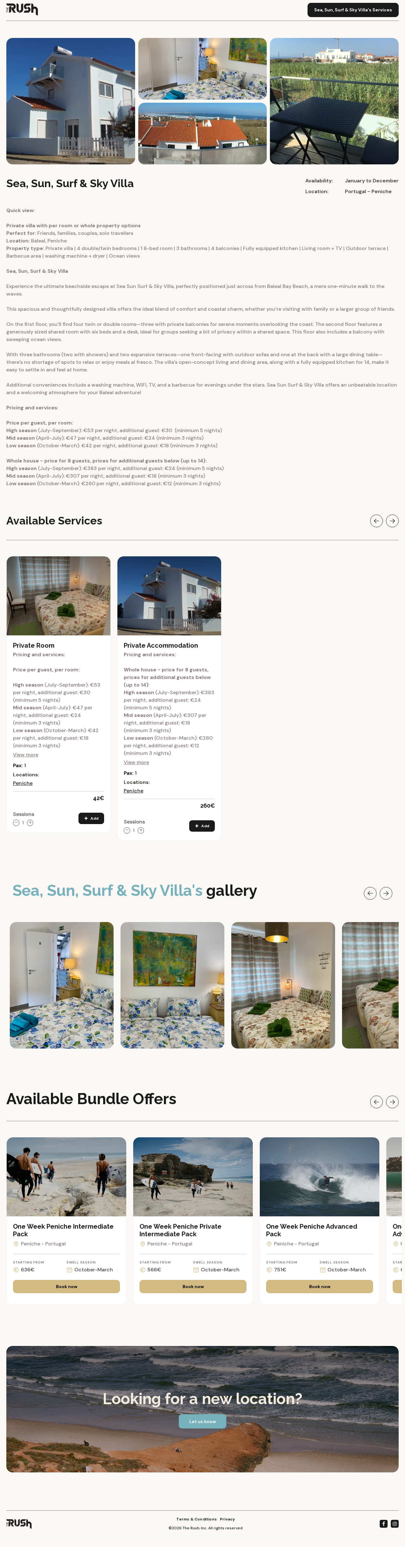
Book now (66, 1286)
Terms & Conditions (196, 1519)
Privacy (227, 1519)
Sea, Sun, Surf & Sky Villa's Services (353, 10)
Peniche (23, 783)
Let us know (202, 1421)
